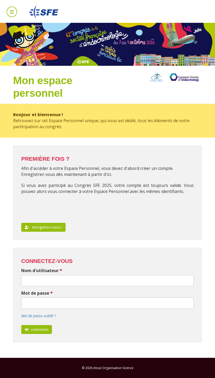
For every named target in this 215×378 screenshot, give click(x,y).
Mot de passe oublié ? (38, 315)
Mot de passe (37, 293)
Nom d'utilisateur (41, 270)
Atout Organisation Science (113, 368)
